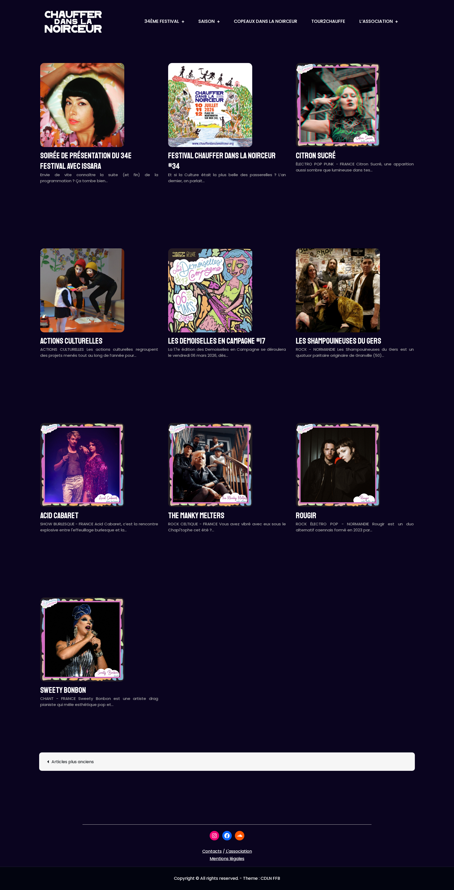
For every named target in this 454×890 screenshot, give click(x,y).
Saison (206, 21)
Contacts (212, 851)
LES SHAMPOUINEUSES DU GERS (338, 341)
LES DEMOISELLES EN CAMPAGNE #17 (216, 341)
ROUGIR (306, 516)
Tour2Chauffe (328, 21)
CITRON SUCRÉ (316, 156)
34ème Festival (162, 21)
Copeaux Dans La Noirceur (265, 21)
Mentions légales (227, 859)
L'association (239, 851)
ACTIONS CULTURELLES (71, 341)
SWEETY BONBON (63, 690)
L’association (376, 21)
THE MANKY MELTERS (196, 516)
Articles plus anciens (72, 762)
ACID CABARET (59, 516)
